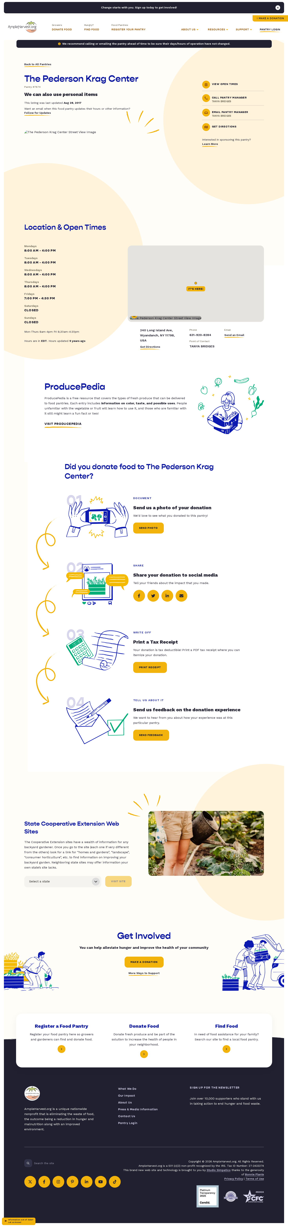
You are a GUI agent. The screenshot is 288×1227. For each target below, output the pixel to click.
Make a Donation (271, 18)
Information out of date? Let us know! (20, 1221)
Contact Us (126, 1116)
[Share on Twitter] (153, 596)
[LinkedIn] (86, 1182)
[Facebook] (44, 1182)
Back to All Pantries (37, 64)
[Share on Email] (181, 596)
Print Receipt (150, 667)
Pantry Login (270, 29)
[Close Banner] (277, 7)
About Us (125, 1102)
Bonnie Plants (254, 1174)
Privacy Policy (233, 1178)
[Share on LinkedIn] (167, 596)
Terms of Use (254, 1178)
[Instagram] (58, 1182)
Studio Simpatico (219, 1170)
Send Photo (148, 528)
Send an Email (234, 335)
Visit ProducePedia (63, 424)
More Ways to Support (144, 973)
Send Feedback (151, 735)
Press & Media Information (138, 1109)
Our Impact (126, 1095)
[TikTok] (115, 1182)
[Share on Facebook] (139, 596)
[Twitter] (30, 1182)
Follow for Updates (37, 112)
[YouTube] (101, 1182)
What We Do (127, 1089)
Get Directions (150, 346)
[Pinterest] (72, 1182)
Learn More (210, 143)
